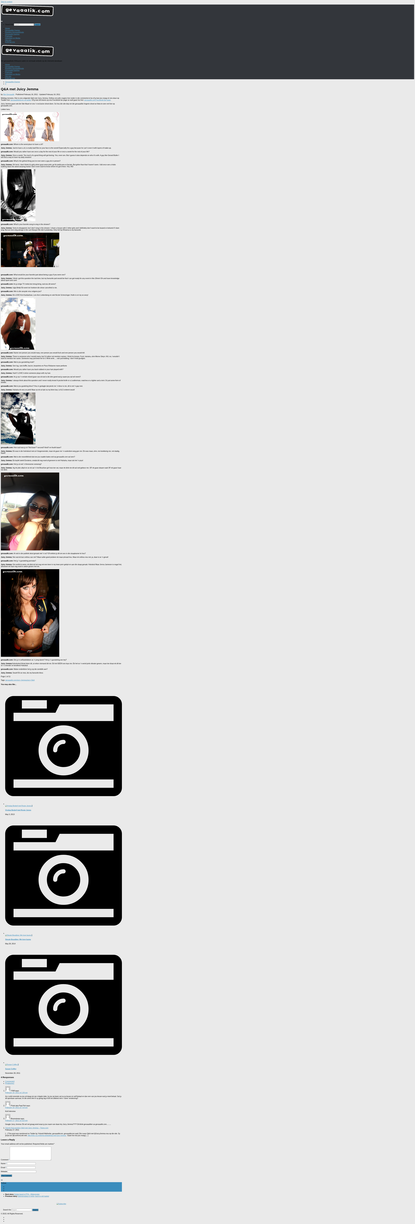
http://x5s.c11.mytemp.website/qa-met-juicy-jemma (47, 1135)
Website (4, 1171)
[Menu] (2, 21)
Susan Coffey (10, 1069)
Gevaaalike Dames (12, 30)
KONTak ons (10, 42)
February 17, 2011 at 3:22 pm (16, 1120)
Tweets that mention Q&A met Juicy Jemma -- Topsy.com (26, 1128)
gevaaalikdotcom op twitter (21, 100)
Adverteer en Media (12, 38)
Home (7, 28)
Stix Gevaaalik (8, 94)
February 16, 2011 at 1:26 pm (16, 1093)
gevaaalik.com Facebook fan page (97, 100)
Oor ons (8, 40)
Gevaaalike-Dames (12, 82)
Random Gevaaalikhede (14, 32)
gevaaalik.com (11, 680)
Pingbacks (9, 1083)
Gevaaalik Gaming (12, 34)
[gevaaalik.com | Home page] (207, 11)
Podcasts (8, 36)
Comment (5, 1160)
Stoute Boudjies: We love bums (18, 939)
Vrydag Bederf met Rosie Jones (18, 810)
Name (4, 1163)
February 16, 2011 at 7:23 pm (16, 1108)
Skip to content (6, 2)
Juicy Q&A (31, 680)
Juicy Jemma (22, 680)
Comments (9, 1081)
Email (3, 1167)
